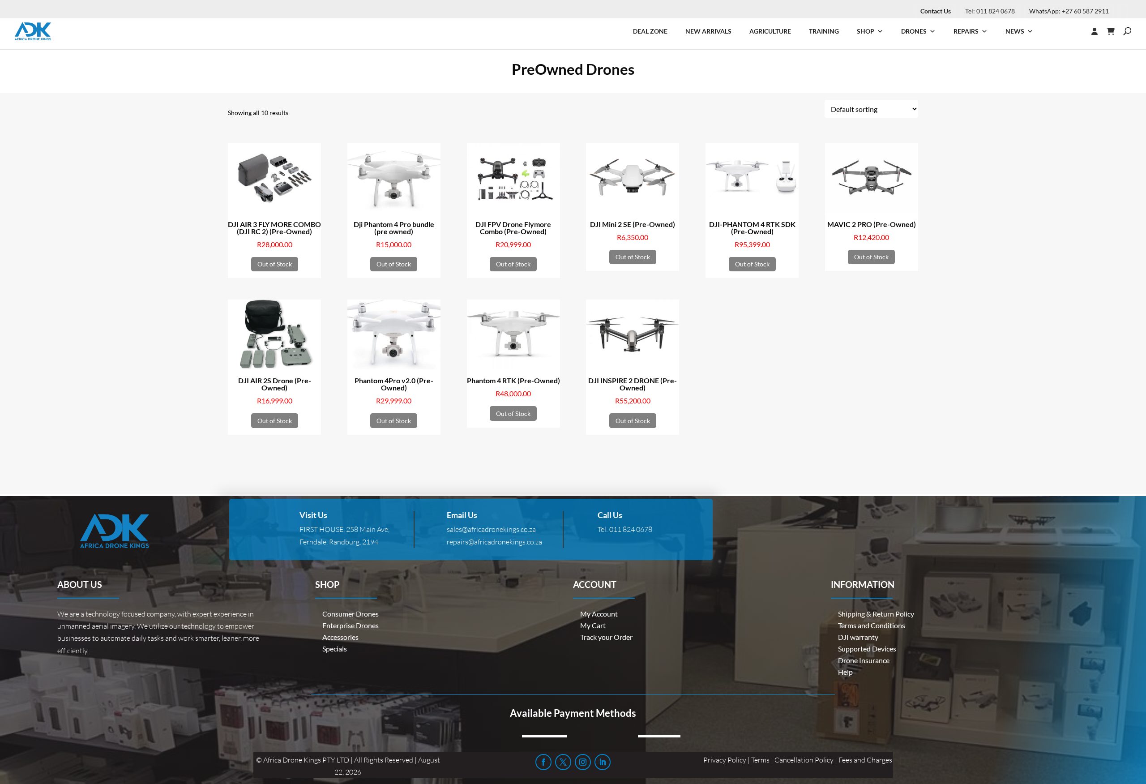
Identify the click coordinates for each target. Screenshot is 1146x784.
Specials (334, 648)
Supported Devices (867, 648)
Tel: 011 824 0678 (990, 11)
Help (845, 672)
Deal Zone (650, 31)
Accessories (340, 637)
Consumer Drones (350, 613)
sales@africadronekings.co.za (491, 529)
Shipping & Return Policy (876, 613)
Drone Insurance (863, 660)
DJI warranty (858, 637)
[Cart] (1115, 31)
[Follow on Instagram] (583, 762)
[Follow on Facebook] (543, 762)
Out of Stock (274, 264)
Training (824, 31)
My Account (599, 613)
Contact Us (935, 11)
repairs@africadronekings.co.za (494, 541)
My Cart (593, 625)
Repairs (966, 31)
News (1014, 31)
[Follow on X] (563, 762)
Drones (914, 31)
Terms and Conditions (871, 625)
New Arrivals (708, 31)
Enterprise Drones (350, 625)
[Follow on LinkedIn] (602, 762)
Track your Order (606, 637)
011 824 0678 (630, 529)
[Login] (1077, 31)
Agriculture (770, 31)
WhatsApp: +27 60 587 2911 (1069, 11)
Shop (865, 31)
